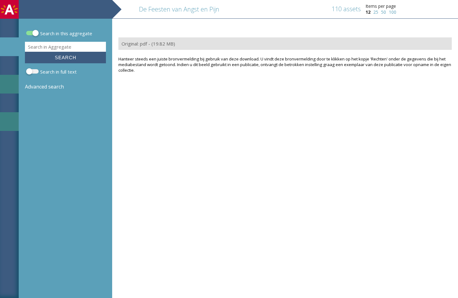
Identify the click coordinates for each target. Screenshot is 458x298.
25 (375, 12)
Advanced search (44, 86)
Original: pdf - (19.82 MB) (148, 44)
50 (383, 12)
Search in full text (58, 72)
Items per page (380, 6)
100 (392, 12)
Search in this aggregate (66, 33)
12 (367, 12)
